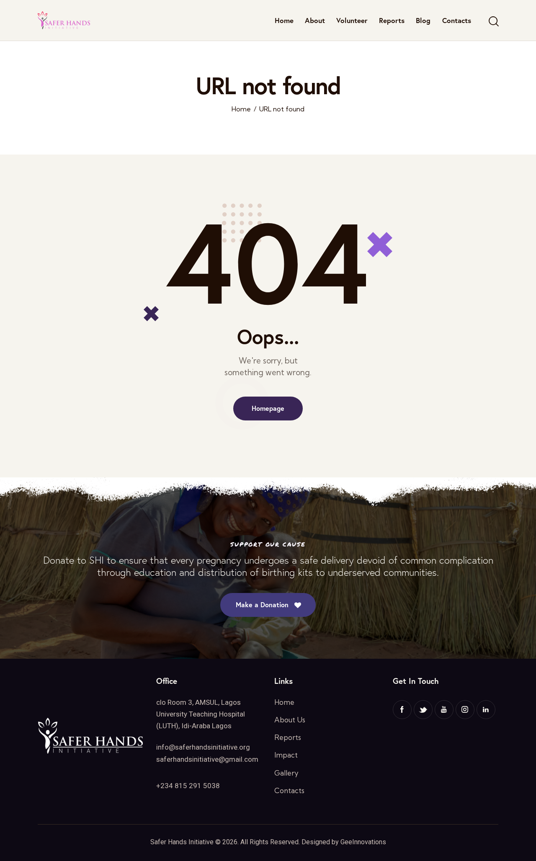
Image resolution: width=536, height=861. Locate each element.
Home (241, 109)
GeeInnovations (363, 842)
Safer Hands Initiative (182, 842)
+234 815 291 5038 (188, 785)
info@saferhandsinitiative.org (203, 747)
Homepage (268, 408)
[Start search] (493, 21)
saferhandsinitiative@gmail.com (207, 759)
